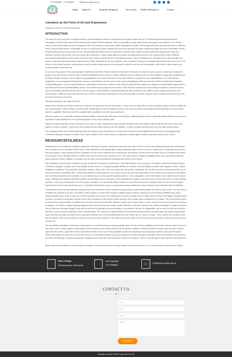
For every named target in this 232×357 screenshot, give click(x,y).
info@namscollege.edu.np (89, 2)
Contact (170, 9)
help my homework (119, 146)
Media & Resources (149, 9)
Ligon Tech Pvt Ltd (127, 354)
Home (75, 9)
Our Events (131, 9)
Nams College (64, 261)
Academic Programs (108, 9)
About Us (86, 9)
